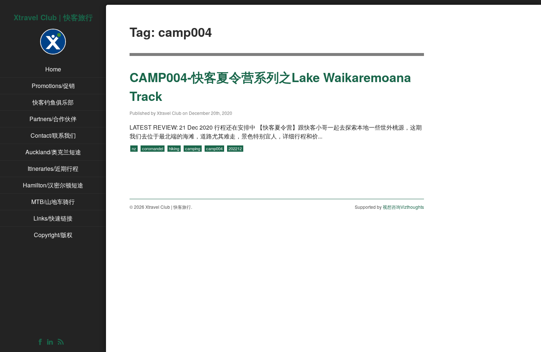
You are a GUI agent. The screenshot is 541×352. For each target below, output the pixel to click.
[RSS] (62, 342)
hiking (174, 148)
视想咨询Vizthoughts (403, 207)
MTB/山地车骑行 (53, 201)
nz (134, 148)
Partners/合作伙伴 (53, 119)
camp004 (214, 148)
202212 (235, 148)
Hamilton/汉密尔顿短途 (53, 185)
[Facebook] (42, 342)
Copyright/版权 (53, 234)
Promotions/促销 (53, 85)
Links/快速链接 (53, 218)
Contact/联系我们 (53, 135)
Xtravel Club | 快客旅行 (53, 17)
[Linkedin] (51, 342)
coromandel (152, 148)
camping (192, 148)
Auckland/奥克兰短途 (53, 152)
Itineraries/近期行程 (53, 168)
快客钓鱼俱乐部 (53, 102)
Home (53, 69)
